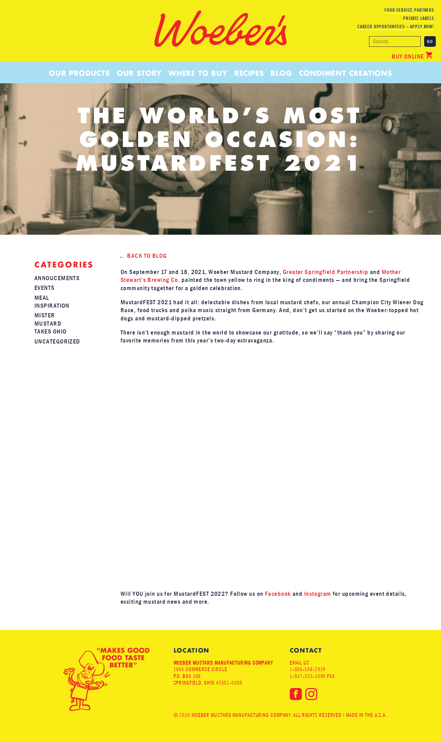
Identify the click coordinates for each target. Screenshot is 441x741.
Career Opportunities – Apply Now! (395, 26)
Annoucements (57, 278)
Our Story (139, 73)
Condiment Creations (345, 73)
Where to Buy (197, 73)
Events (44, 288)
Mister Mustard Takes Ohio (50, 323)
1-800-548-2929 (308, 669)
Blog (281, 73)
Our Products (79, 73)
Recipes (249, 73)
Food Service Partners (409, 10)
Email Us (299, 662)
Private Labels (418, 18)
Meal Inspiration (52, 302)
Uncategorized (57, 342)
